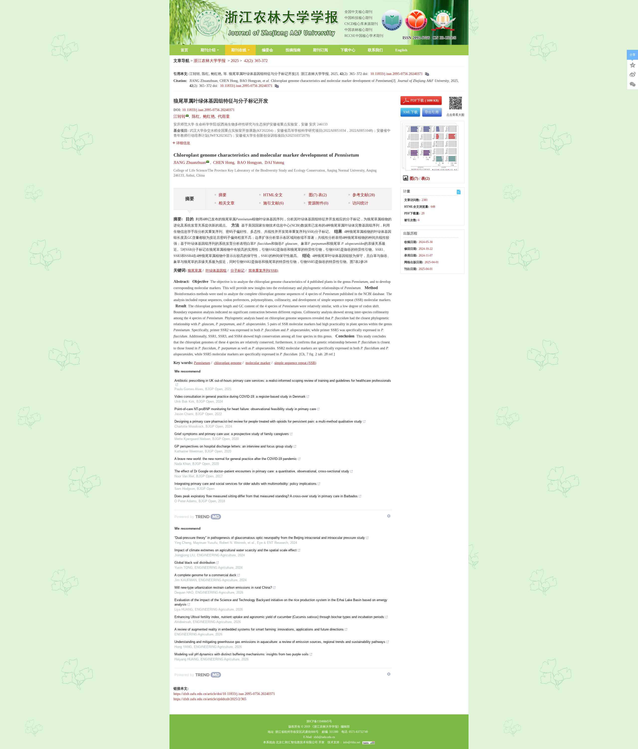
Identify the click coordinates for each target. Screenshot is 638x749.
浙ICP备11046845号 (319, 721)
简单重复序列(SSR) (263, 270)
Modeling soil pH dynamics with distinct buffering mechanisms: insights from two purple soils (241, 654)
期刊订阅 (320, 50)
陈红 (196, 116)
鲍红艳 (209, 116)
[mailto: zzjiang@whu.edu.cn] (207, 161)
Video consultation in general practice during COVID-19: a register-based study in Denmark (240, 396)
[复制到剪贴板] (427, 74)
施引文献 (273, 203)
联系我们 (375, 50)
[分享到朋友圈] (632, 84)
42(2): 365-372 (256, 61)
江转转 (179, 116)
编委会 (267, 50)
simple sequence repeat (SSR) (295, 363)
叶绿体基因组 (216, 270)
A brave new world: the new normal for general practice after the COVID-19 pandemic (235, 459)
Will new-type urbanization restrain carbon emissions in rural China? (223, 587)
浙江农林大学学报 (210, 61)
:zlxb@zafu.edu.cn (324, 737)
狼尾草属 (195, 270)
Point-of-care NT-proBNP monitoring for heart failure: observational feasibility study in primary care (245, 409)
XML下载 (410, 112)
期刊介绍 (208, 50)
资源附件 (318, 203)
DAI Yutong (274, 162)
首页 (184, 50)
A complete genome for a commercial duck (205, 575)
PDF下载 (412, 100)
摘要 (223, 195)
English (401, 50)
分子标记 (237, 270)
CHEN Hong (223, 162)
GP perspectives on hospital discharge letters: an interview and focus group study (233, 446)
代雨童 (224, 116)
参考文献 (363, 195)
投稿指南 (293, 50)
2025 (235, 61)
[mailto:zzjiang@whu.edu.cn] (187, 115)
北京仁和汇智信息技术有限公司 (297, 742)
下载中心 (347, 50)
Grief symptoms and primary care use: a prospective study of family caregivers (231, 434)
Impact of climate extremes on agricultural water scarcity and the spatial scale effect (235, 550)
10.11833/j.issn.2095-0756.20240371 (396, 74)
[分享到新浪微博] (632, 74)
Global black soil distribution (194, 562)
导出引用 (432, 112)
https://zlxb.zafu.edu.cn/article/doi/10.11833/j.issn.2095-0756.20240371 (224, 694)
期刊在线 (238, 50)
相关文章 (227, 203)
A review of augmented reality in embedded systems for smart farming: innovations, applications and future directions (259, 629)
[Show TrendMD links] (389, 516)
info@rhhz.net (351, 742)
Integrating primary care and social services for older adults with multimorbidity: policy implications (245, 484)
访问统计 (360, 203)
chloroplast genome (227, 363)
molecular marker (257, 363)
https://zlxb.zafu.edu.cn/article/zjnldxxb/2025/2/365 (209, 699)
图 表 (317, 195)
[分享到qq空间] (632, 64)
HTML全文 (273, 195)
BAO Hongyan (249, 162)
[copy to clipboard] (276, 86)
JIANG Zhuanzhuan (189, 162)
